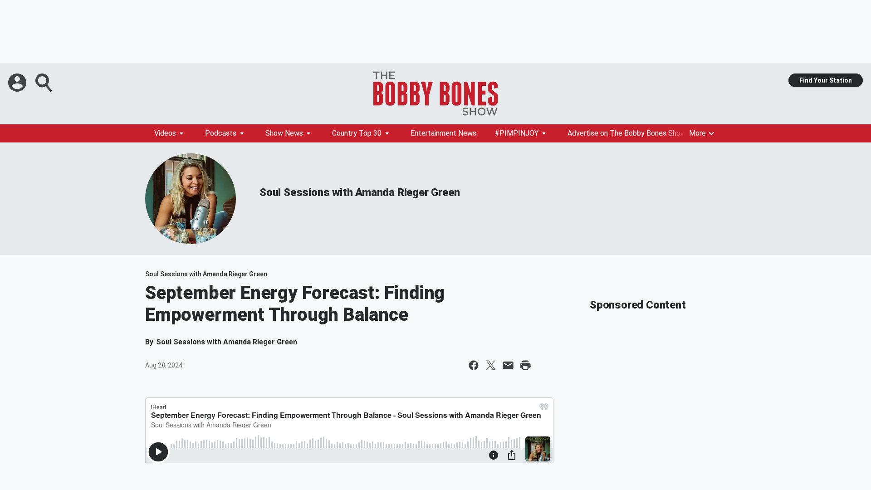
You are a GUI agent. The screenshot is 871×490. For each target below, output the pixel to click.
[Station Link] (435, 93)
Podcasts (220, 133)
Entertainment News (443, 133)
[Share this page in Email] (508, 365)
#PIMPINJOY (516, 133)
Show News (284, 133)
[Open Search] (44, 83)
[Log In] (18, 83)
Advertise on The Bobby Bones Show (627, 133)
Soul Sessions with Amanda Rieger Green (359, 192)
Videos (165, 133)
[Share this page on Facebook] (473, 365)
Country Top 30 (357, 133)
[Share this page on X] (490, 365)
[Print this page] (525, 365)
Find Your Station (825, 80)
